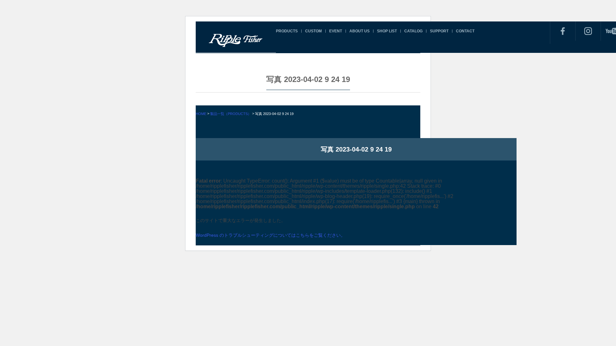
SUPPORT (439, 31)
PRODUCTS (287, 31)
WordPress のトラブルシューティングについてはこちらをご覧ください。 (270, 235)
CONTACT (465, 31)
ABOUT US (359, 31)
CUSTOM (313, 31)
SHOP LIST (387, 31)
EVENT (335, 31)
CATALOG (413, 31)
